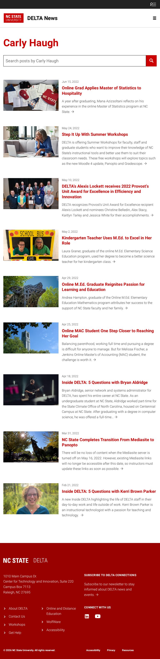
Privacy (111, 650)
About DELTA (18, 608)
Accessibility (55, 630)
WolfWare (53, 622)
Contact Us (17, 616)
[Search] (151, 60)
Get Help (15, 633)
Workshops (17, 625)
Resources (128, 650)
